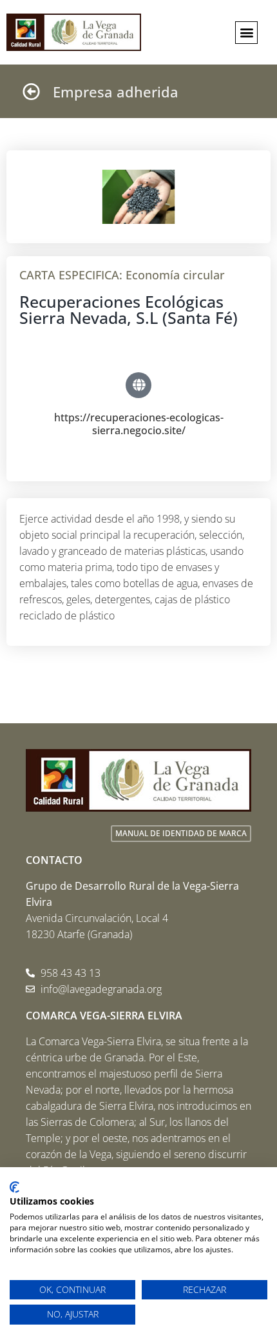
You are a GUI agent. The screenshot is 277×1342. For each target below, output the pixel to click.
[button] (246, 32)
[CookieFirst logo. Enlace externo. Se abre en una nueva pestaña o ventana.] (14, 1187)
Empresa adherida (115, 91)
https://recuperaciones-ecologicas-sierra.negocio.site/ (139, 423)
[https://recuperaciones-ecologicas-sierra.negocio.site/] (138, 385)
